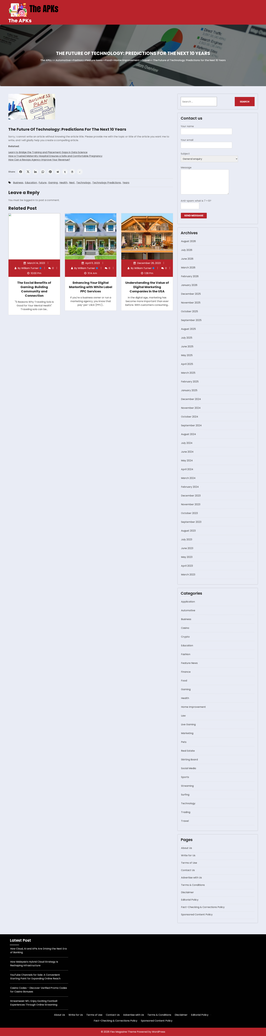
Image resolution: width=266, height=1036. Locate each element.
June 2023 (187, 548)
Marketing (187, 733)
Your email (187, 140)
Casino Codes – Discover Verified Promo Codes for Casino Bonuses (38, 989)
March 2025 (188, 373)
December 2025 (191, 294)
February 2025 (190, 381)
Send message (193, 215)
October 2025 (189, 311)
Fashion (78, 60)
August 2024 (188, 434)
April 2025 (187, 364)
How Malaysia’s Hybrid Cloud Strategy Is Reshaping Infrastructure (34, 963)
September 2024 (191, 425)
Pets (183, 742)
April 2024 (187, 469)
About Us (186, 848)
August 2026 (188, 241)
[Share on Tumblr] (65, 172)
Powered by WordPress (151, 1032)
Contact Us (188, 870)
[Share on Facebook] (21, 172)
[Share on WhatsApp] (43, 172)
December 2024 (191, 399)
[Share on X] (28, 172)
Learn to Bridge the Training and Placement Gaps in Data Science (47, 152)
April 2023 (187, 566)
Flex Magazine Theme (123, 1032)
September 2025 (191, 320)
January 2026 (189, 285)
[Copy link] (80, 172)
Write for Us (188, 855)
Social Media (188, 768)
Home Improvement (126, 60)
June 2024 (187, 452)
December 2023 (191, 495)
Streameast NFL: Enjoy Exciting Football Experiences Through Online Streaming (33, 1002)
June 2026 (187, 259)
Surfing (185, 794)
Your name (187, 126)
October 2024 (189, 416)
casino (185, 628)
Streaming (187, 786)
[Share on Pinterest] (50, 172)
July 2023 (186, 539)
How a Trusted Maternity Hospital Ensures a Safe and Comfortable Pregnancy (55, 156)
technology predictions (106, 182)
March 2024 (188, 478)
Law (183, 715)
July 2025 (186, 337)
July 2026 (186, 250)
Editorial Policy (189, 899)
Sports (185, 777)
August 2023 (188, 530)
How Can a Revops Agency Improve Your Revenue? (39, 159)
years (126, 182)
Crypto (185, 636)
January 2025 (189, 390)
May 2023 (186, 557)
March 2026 (188, 267)
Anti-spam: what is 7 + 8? (196, 201)
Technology (83, 182)
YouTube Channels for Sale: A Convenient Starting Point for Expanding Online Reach (35, 976)
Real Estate (188, 751)
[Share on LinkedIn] (35, 172)
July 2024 (186, 443)
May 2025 (187, 355)
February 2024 (190, 487)
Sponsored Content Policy (197, 914)
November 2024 (191, 408)
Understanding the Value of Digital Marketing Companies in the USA (147, 287)
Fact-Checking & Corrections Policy (203, 907)
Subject (185, 153)
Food (108, 60)
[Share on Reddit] (57, 172)
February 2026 (190, 276)
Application (188, 601)
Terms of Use (189, 863)
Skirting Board (189, 759)
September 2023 (191, 522)
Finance (186, 672)
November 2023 (190, 504)
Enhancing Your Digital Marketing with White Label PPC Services (90, 287)
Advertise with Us (191, 877)
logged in (29, 200)
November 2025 (190, 302)
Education (31, 182)
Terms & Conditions (193, 885)
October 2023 (189, 513)
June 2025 (187, 346)
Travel (146, 60)
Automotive (63, 60)
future (42, 182)
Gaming (53, 182)
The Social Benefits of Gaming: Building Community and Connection (34, 289)
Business (18, 182)
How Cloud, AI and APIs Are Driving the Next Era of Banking (38, 950)
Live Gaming (188, 724)
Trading (185, 812)
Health (63, 182)
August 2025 (188, 329)
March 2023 (188, 574)
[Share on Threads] (72, 172)
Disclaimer (187, 892)
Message (186, 167)
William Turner (30, 268)
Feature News (94, 60)
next (72, 182)
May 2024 (187, 460)
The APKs (20, 20)
